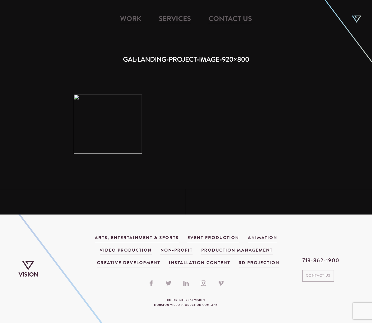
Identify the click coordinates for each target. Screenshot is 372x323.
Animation (262, 238)
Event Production (213, 238)
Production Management (237, 250)
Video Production (126, 250)
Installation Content (199, 263)
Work (130, 19)
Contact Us (230, 19)
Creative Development (128, 263)
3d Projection (259, 263)
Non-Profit (176, 250)
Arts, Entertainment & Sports (137, 238)
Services (175, 19)
